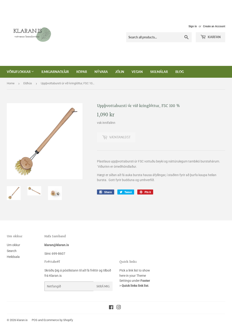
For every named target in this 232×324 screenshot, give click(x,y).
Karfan (214, 37)
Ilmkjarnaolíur (55, 72)
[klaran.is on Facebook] (111, 308)
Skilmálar (159, 72)
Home (10, 83)
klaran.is (22, 320)
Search (12, 251)
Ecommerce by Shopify (58, 320)
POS (34, 320)
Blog (179, 72)
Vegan (137, 72)
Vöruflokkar (19, 72)
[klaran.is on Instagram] (118, 308)
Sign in (192, 26)
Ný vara (101, 72)
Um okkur (13, 245)
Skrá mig (103, 286)
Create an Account (214, 26)
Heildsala (13, 257)
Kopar (81, 72)
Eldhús (27, 83)
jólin (119, 72)
